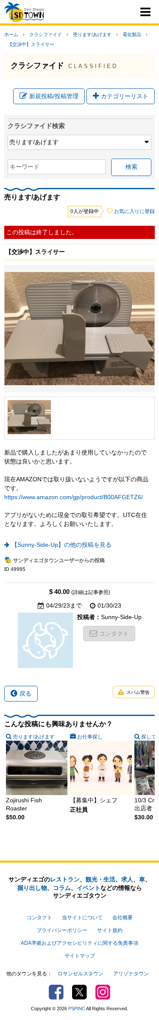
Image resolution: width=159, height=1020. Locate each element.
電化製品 (132, 34)
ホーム (11, 34)
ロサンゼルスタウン (80, 974)
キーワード (24, 166)
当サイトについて (82, 918)
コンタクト (114, 633)
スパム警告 (138, 692)
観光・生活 (100, 879)
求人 (127, 879)
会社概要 (122, 918)
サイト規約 (110, 930)
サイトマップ (79, 956)
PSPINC (76, 1008)
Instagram (102, 992)
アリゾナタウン (131, 974)
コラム (62, 887)
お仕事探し (90, 737)
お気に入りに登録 (134, 211)
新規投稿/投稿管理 (53, 96)
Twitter (79, 992)
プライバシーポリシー (61, 930)
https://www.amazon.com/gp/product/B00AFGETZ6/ (73, 497)
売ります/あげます (92, 34)
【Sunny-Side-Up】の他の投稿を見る (61, 544)
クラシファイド (45, 34)
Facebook (56, 992)
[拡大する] (29, 417)
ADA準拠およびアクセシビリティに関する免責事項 (79, 943)
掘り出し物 (32, 887)
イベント (88, 887)
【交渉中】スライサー (31, 44)
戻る (25, 693)
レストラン (65, 879)
